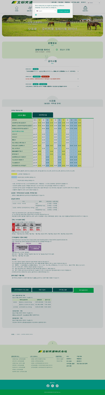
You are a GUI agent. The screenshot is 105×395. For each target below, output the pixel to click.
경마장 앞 (14, 154)
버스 (68, 356)
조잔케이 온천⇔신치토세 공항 (19, 371)
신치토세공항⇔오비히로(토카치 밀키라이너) (41, 367)
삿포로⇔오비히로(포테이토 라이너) (39, 363)
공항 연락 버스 (30, 10)
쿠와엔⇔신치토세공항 (17, 369)
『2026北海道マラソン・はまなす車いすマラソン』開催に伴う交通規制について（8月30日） (51, 71)
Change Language (63, 11)
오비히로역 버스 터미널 (18, 165)
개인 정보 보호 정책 (82, 363)
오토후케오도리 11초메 (18, 157)
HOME (16, 10)
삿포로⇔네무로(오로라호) (37, 361)
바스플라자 (26, 315)
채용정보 (67, 2)
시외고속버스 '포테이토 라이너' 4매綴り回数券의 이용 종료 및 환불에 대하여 (46, 86)
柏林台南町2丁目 (16, 151)
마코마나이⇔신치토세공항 (18, 367)
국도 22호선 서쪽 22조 (18, 142)
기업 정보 (60, 2)
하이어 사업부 (60, 359)
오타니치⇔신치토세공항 (18, 361)
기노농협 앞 (15, 162)
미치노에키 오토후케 (17, 145)
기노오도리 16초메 (17, 159)
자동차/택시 (85, 10)
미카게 (14, 137)
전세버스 (69, 358)
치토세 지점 (59, 361)
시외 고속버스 (37, 76)
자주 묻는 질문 (75, 2)
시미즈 (14, 134)
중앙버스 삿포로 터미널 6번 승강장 (21, 125)
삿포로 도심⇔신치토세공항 (18, 359)
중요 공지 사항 (45, 76)
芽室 (13, 139)
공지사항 (54, 2)
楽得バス (36, 277)
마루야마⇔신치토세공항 (18, 365)
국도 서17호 (15, 148)
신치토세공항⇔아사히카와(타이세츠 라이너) (41, 365)
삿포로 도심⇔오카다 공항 (18, 363)
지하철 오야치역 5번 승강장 (19, 128)
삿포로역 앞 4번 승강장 (18, 122)
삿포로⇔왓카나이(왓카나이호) (38, 359)
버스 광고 (69, 361)
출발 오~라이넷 (16, 315)
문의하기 (83, 2)
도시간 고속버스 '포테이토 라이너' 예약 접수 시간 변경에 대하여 (43, 78)
